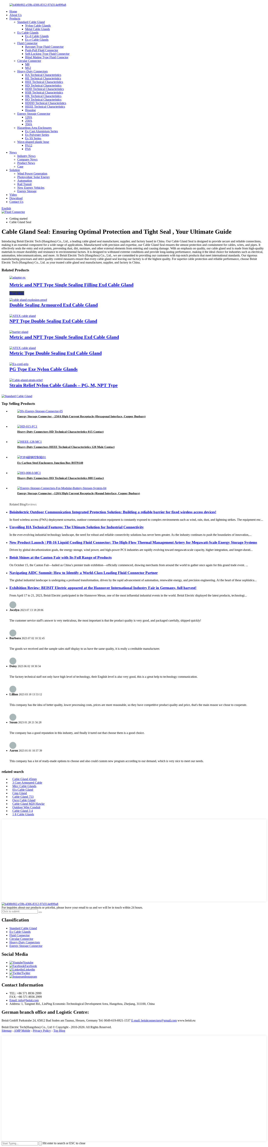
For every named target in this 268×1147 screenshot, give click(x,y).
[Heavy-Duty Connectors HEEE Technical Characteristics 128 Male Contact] (29, 441)
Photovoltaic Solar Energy (33, 177)
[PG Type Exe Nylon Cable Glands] (18, 364)
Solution (14, 170)
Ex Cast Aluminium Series (41, 131)
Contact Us (16, 201)
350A (28, 124)
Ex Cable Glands (27, 32)
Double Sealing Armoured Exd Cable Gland (53, 305)
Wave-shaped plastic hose (33, 141)
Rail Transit (24, 184)
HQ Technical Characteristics (43, 99)
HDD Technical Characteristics (44, 89)
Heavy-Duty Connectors (32, 71)
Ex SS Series (33, 138)
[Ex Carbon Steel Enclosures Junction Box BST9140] (31, 457)
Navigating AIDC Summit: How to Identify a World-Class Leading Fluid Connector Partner (83, 573)
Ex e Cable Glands (36, 39)
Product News (26, 163)
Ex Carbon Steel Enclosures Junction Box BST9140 (50, 462)
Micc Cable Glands (24, 786)
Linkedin (29, 969)
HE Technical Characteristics (43, 78)
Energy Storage (26, 191)
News (13, 152)
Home (13, 11)
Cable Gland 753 (23, 796)
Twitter (25, 973)
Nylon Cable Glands (38, 25)
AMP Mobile (22, 1030)
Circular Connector (29, 60)
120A (28, 117)
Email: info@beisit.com (24, 1000)
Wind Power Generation (32, 173)
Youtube (28, 962)
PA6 (28, 149)
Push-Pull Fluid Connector (41, 50)
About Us (15, 15)
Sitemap (7, 1030)
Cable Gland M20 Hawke (28, 803)
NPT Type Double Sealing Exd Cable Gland (53, 321)
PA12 (28, 145)
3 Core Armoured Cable (27, 782)
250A (28, 120)
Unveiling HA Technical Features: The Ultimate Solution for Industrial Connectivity (76, 527)
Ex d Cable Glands (37, 36)
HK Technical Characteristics (43, 96)
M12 (28, 67)
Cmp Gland (19, 793)
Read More (17, 293)
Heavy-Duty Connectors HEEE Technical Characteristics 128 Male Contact (66, 447)
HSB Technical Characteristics (44, 92)
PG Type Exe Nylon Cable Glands (43, 369)
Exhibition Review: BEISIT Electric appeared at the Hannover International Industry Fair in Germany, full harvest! (102, 588)
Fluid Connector (27, 43)
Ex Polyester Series (37, 134)
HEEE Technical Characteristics (45, 106)
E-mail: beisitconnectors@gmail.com (154, 1020)
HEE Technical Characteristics (44, 82)
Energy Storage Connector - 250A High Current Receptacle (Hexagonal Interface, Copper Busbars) (81, 416)
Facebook (31, 966)
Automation (24, 180)
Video (13, 194)
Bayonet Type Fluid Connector (44, 46)
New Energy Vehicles (30, 187)
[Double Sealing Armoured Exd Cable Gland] (28, 299)
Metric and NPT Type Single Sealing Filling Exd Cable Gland (71, 284)
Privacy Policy (42, 1030)
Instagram (31, 976)
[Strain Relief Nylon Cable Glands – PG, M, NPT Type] (26, 380)
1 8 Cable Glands (23, 814)
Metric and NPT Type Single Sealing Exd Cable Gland (64, 337)
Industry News (26, 156)
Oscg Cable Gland (23, 800)
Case (20, 166)
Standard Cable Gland (31, 22)
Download (16, 198)
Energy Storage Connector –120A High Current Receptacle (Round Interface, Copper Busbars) (78, 493)
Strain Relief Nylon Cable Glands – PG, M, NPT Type (63, 385)
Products (14, 18)
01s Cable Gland (22, 789)
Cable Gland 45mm (24, 779)
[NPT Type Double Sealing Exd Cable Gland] (22, 316)
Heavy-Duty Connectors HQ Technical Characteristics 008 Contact (60, 478)
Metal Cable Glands (37, 29)
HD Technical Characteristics (43, 85)
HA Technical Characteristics (43, 75)
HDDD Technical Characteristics (45, 103)
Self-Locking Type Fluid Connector (47, 53)
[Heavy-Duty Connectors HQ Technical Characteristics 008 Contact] (29, 473)
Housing (30, 110)
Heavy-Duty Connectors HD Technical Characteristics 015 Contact (60, 431)
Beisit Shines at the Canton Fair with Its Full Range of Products (60, 557)
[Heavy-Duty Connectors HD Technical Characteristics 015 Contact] (27, 426)
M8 (27, 64)
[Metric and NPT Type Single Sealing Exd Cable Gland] (18, 332)
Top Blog (59, 1030)
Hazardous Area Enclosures (34, 127)
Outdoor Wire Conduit (26, 807)
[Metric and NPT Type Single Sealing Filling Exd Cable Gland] (17, 277)
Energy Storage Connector (33, 113)
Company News (27, 159)
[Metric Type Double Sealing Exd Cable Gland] (22, 348)
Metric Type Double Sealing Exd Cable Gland (55, 353)
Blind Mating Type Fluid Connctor (46, 57)
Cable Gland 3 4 (22, 810)
